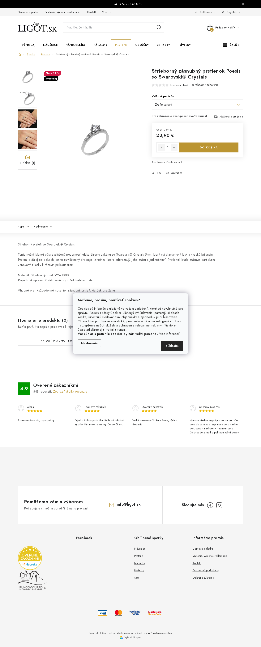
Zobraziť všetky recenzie (70, 391)
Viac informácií (169, 334)
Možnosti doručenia (231, 116)
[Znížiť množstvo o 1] (161, 147)
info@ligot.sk (129, 504)
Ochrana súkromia (204, 578)
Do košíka (209, 147)
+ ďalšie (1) (27, 163)
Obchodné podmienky (206, 570)
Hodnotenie (41, 226)
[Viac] (231, 45)
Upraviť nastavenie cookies (158, 633)
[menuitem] (28, 45)
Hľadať (159, 27)
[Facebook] (210, 505)
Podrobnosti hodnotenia (204, 85)
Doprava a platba (28, 12)
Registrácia (233, 12)
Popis (21, 226)
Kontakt (91, 12)
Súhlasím (172, 346)
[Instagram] (219, 505)
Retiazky (139, 570)
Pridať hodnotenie (58, 341)
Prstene (138, 556)
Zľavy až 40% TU (131, 4)
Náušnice (139, 549)
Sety (136, 578)
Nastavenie (89, 343)
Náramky (139, 563)
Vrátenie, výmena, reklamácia (62, 12)
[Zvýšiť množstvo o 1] (174, 147)
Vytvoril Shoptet (133, 637)
